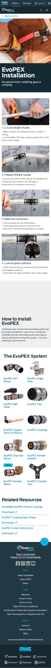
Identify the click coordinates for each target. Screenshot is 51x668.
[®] (16, 3)
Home (11, 16)
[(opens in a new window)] (27, 3)
